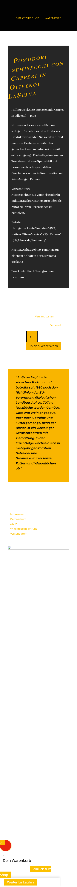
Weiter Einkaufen (20, 882)
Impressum (17, 514)
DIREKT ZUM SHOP (27, 18)
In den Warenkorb (44, 346)
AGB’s (13, 524)
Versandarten (18, 533)
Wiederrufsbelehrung (23, 528)
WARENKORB (53, 18)
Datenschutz (18, 519)
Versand (55, 325)
